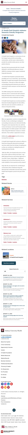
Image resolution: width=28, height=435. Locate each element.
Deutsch (20, 417)
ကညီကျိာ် (17, 419)
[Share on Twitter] (5, 38)
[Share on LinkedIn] (7, 38)
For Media (3, 377)
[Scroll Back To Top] (14, 410)
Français (17, 417)
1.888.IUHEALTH (6, 337)
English (2, 415)
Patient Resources (5, 355)
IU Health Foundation (6, 352)
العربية (12, 415)
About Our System (5, 342)
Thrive (14, 18)
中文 (18, 415)
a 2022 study (11, 136)
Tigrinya (19, 422)
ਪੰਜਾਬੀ (5, 422)
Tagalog (16, 422)
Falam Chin (13, 417)
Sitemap (3, 396)
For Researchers (5, 369)
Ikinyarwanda (22, 419)
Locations (15, 213)
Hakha (8, 419)
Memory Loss (7, 233)
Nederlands (21, 415)
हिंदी (10, 419)
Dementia (4, 179)
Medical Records (5, 358)
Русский (8, 422)
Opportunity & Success (7, 347)
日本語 (13, 419)
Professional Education (7, 363)
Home (7, 8)
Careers (3, 350)
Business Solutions (6, 361)
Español (5, 415)
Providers (9, 213)
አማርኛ (9, 415)
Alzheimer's (7, 219)
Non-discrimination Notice (6, 413)
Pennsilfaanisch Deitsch (5, 417)
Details (5, 213)
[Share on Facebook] (2, 38)
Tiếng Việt (24, 422)
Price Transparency (5, 402)
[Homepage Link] (8, 2)
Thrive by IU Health (15, 8)
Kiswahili (12, 422)
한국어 (2, 422)
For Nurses (3, 374)
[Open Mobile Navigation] (26, 2)
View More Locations (9, 263)
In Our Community (5, 344)
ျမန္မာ (15, 415)
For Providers (4, 372)
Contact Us (3, 404)
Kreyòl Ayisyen (4, 419)
